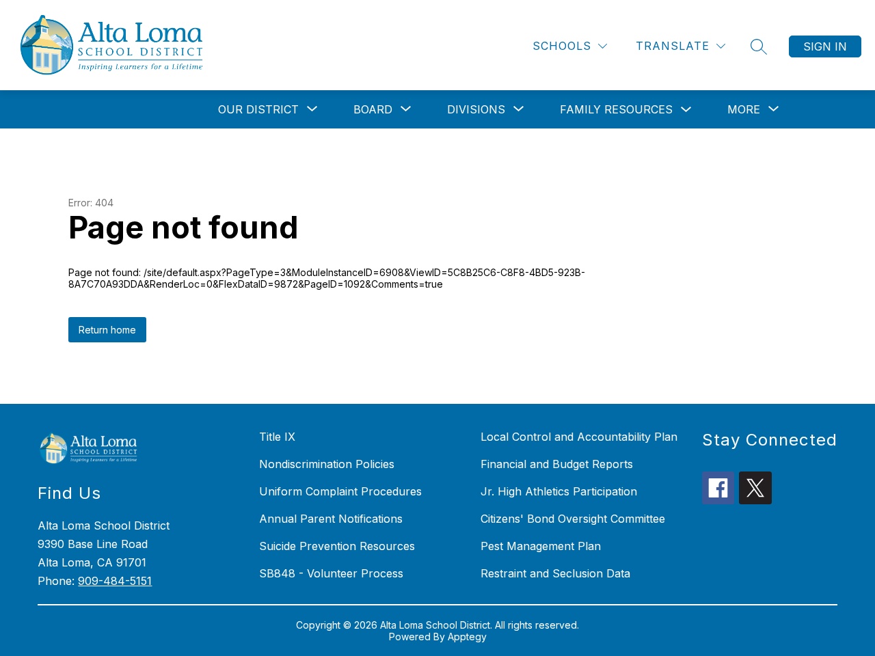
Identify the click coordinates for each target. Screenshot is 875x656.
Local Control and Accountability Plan (579, 436)
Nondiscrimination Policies (326, 464)
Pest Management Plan (541, 546)
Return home (107, 330)
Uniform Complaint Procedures (340, 491)
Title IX (277, 436)
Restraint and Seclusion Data (555, 573)
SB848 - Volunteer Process (331, 573)
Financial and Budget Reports (557, 464)
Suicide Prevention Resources (337, 546)
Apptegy (467, 636)
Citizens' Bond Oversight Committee (573, 518)
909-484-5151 (115, 581)
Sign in (825, 46)
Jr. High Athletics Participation (559, 491)
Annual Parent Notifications (331, 518)
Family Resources (616, 109)
